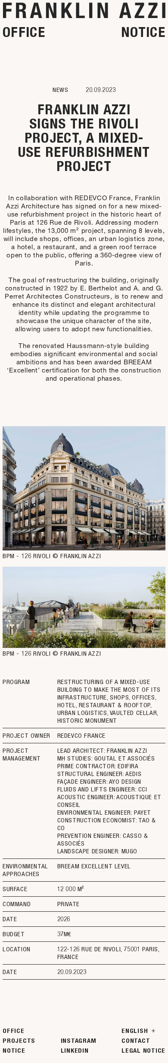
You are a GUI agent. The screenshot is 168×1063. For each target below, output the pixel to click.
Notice (143, 32)
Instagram (78, 1041)
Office (24, 32)
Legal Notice (143, 1050)
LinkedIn (75, 1050)
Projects (19, 1041)
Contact (135, 1041)
